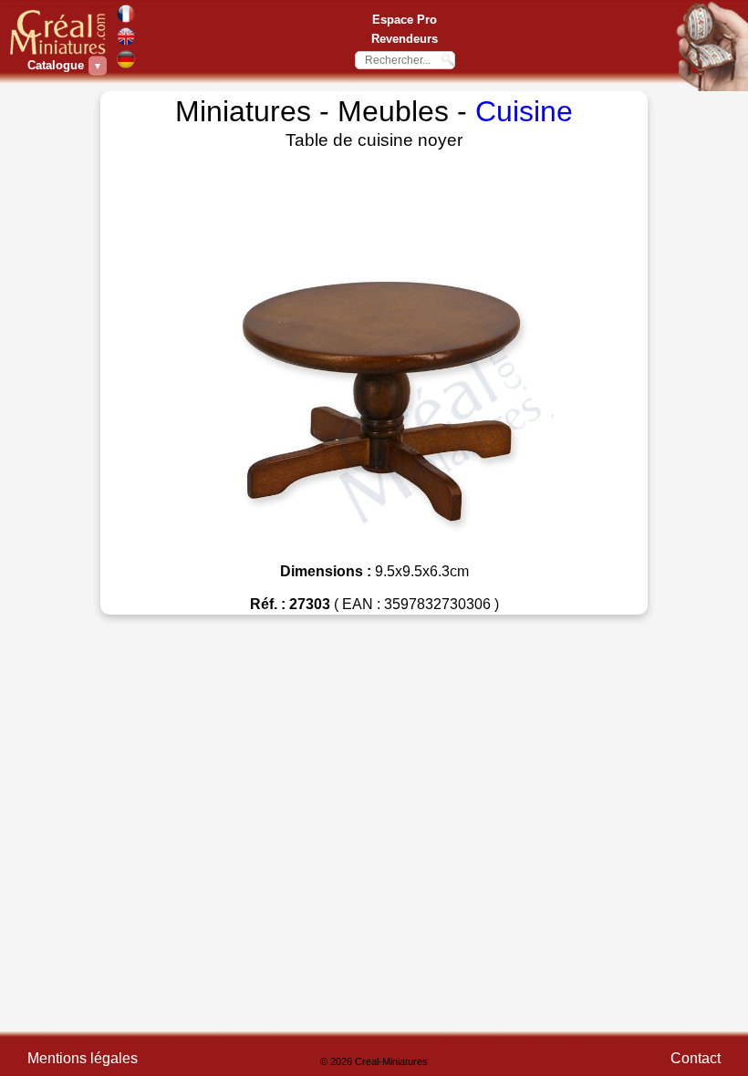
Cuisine (524, 111)
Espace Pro (404, 19)
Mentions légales (82, 1058)
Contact (695, 1058)
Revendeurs (404, 39)
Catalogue (57, 65)
